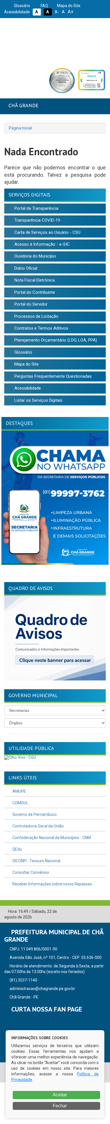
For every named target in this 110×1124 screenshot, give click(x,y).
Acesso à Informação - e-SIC (41, 244)
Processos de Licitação (35, 316)
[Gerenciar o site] (102, 911)
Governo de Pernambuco (34, 814)
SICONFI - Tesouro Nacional (36, 861)
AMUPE (19, 791)
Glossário (21, 5)
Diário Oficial (25, 268)
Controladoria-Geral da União (38, 826)
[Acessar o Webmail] (93, 911)
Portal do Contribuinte (34, 292)
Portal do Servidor (30, 304)
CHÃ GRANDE (23, 105)
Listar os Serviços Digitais (37, 400)
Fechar (59, 1105)
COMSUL (20, 803)
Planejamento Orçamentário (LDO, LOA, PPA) (55, 340)
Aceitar (59, 1094)
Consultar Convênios (30, 872)
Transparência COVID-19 (36, 220)
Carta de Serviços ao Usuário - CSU (46, 232)
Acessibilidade (27, 388)
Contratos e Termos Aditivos (40, 328)
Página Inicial (20, 128)
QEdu (17, 849)
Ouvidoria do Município (34, 256)
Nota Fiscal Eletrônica (34, 280)
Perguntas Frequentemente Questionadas (52, 376)
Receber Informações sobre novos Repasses (52, 884)
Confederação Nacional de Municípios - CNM (51, 837)
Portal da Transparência (35, 208)
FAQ (44, 5)
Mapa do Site (68, 5)
